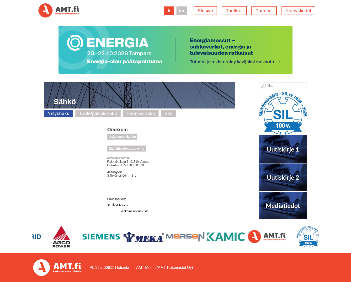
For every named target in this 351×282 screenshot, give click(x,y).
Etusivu (205, 10)
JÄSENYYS (119, 205)
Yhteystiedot (298, 10)
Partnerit (264, 10)
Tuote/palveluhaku (98, 113)
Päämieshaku (141, 113)
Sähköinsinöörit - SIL (134, 211)
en (181, 10)
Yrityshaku (58, 113)
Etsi (168, 113)
